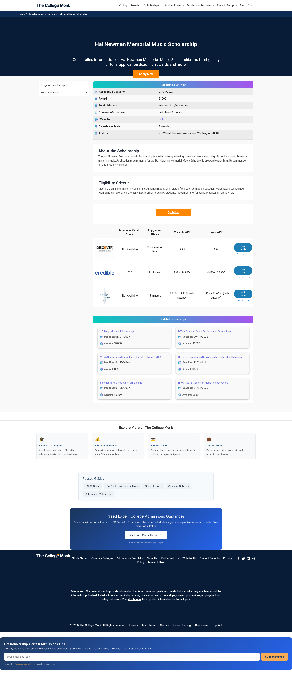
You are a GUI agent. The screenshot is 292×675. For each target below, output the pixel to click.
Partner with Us (170, 558)
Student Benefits (210, 558)
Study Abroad (80, 558)
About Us (152, 558)
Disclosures (202, 625)
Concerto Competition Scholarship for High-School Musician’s (210, 357)
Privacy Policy (137, 625)
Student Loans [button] (173, 5)
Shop (251, 5)
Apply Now (146, 74)
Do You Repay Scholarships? (122, 486)
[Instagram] (253, 558)
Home (22, 14)
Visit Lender (243, 248)
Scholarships (36, 14)
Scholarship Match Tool (98, 494)
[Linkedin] (248, 558)
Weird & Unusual (50, 92)
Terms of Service (159, 625)
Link (161, 119)
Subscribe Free (274, 656)
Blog (242, 5)
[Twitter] (243, 558)
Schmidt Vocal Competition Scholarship (121, 382)
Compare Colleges (178, 486)
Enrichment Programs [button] (199, 5)
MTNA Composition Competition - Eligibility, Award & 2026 (130, 357)
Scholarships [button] (152, 5)
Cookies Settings (182, 625)
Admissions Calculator (130, 558)
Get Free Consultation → (146, 535)
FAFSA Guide (92, 486)
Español (217, 625)
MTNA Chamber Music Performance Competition (204, 331)
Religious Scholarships (53, 85)
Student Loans (153, 486)
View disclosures (243, 254)
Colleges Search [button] (129, 5)
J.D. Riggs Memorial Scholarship (117, 331)
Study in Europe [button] (226, 5)
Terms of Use (156, 562)
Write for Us (189, 558)
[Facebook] (238, 558)
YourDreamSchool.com (25, 664)
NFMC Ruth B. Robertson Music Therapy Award (203, 382)
